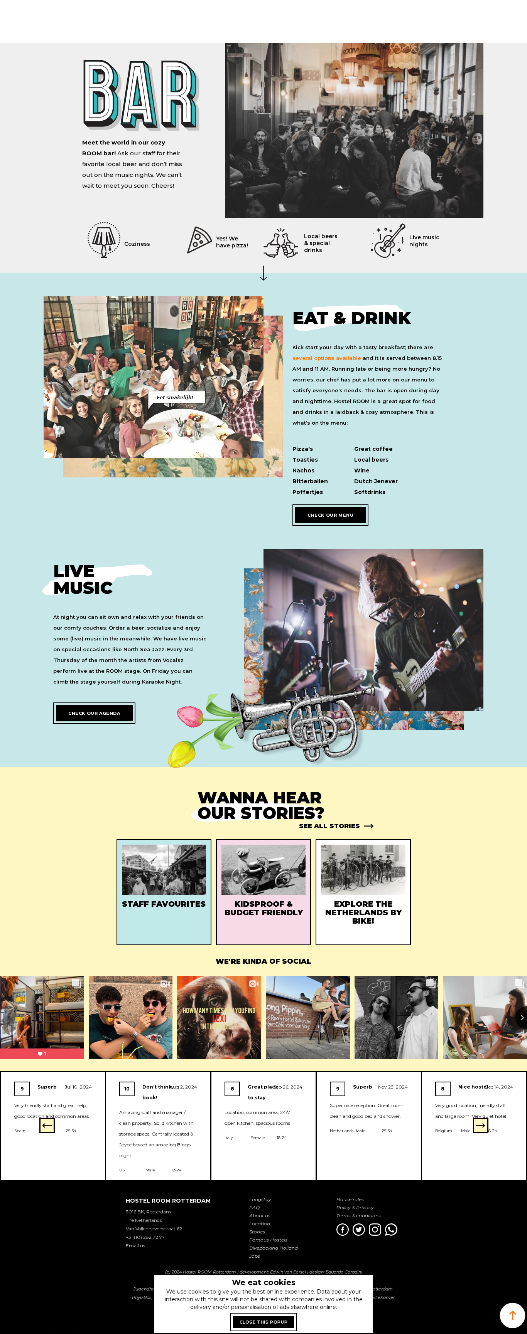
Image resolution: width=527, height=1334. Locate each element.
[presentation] (47, 1125)
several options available (326, 358)
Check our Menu (330, 515)
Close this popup (264, 1322)
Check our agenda (94, 713)
